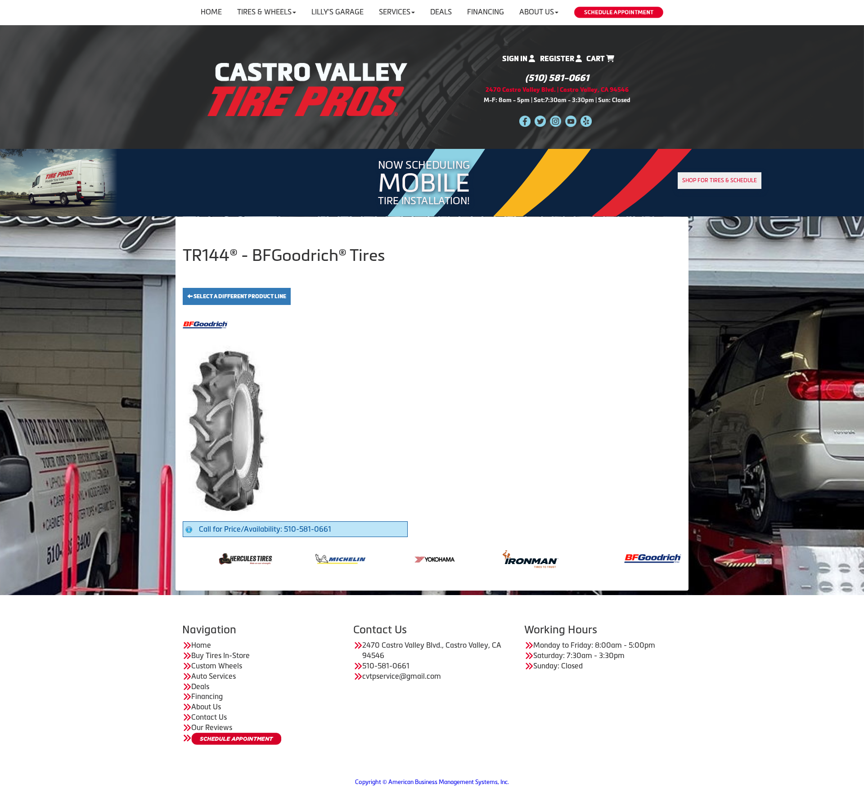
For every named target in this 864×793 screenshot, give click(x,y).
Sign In (515, 59)
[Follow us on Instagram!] (555, 121)
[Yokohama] (371, 558)
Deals (441, 12)
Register (558, 59)
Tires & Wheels (264, 12)
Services (394, 12)
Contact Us (209, 717)
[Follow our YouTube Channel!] (570, 121)
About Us (536, 12)
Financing (485, 12)
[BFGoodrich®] (588, 558)
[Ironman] (466, 558)
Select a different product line (239, 296)
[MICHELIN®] (276, 558)
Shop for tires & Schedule (719, 180)
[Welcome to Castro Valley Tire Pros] (307, 89)
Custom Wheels (216, 666)
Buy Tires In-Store (220, 655)
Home (211, 12)
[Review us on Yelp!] (586, 121)
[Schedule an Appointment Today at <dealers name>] (236, 739)
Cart (596, 59)
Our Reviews (211, 727)
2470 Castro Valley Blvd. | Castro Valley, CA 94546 (557, 89)
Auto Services (213, 676)
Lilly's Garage (337, 12)
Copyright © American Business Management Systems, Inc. (432, 782)
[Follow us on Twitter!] (540, 121)
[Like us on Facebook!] (525, 121)
